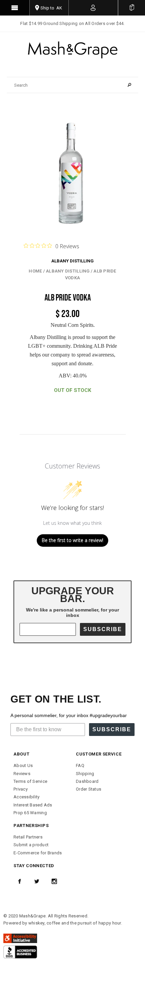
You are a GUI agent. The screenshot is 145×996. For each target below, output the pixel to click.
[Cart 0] (131, 8)
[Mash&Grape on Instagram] (54, 881)
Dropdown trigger (93, 8)
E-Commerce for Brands (37, 852)
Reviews (21, 773)
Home (35, 271)
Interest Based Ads (32, 804)
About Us (23, 765)
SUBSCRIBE (102, 629)
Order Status (88, 789)
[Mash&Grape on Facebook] (19, 881)
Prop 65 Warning (30, 812)
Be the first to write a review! (72, 540)
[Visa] (20, 951)
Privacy (20, 789)
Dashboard (87, 781)
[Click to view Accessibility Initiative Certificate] (20, 938)
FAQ (80, 765)
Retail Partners (27, 837)
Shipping (85, 773)
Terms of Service (30, 781)
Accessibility (26, 796)
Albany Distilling (72, 260)
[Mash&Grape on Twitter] (37, 881)
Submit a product (31, 844)
